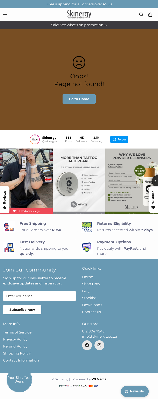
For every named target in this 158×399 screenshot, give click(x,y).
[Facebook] (87, 345)
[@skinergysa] (35, 139)
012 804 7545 (93, 331)
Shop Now (91, 284)
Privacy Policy (15, 339)
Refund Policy (15, 346)
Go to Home (79, 99)
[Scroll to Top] (150, 376)
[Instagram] (99, 345)
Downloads (92, 305)
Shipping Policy (17, 353)
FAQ (85, 291)
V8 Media (99, 379)
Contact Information (21, 360)
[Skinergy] (79, 14)
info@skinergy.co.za (99, 336)
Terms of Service (17, 332)
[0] (150, 14)
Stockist (89, 298)
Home (87, 277)
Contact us (91, 312)
